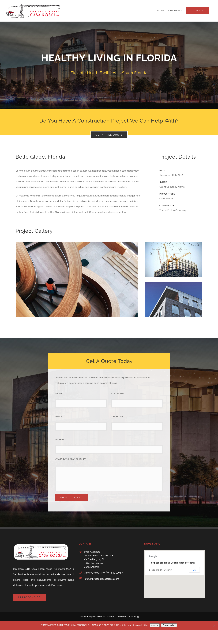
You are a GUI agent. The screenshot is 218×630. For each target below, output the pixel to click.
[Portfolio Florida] (109, 65)
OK (194, 570)
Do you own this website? (160, 570)
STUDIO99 (135, 617)
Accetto (154, 625)
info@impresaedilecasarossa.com (101, 579)
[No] (214, 625)
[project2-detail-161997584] (173, 244)
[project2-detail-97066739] (77, 244)
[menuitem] (160, 10)
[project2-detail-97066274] (173, 284)
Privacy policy (169, 625)
